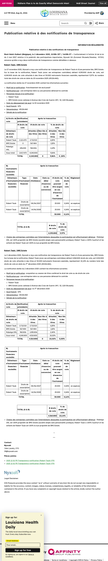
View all (103, 3)
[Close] (41, 515)
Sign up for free (23, 550)
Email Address (12, 541)
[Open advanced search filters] (90, 23)
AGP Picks (7, 3)
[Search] (85, 23)
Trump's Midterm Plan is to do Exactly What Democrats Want (39, 3)
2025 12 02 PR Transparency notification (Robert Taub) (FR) (30, 461)
